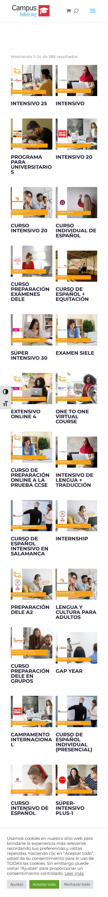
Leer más (74, 873)
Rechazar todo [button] (77, 884)
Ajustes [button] (16, 884)
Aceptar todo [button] (44, 884)
